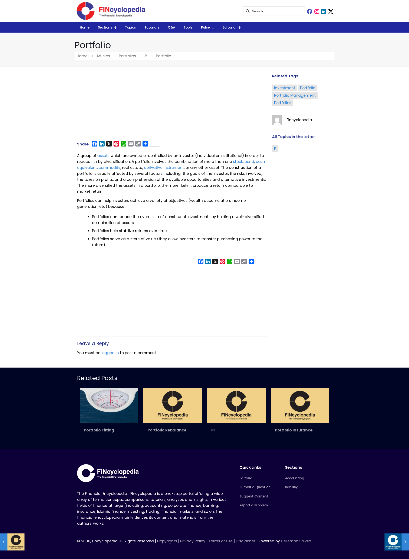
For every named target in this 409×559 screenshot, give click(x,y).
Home (82, 56)
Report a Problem (253, 505)
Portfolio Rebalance (167, 430)
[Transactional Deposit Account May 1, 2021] (397, 541)
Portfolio (307, 88)
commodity (109, 167)
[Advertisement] (172, 106)
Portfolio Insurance (294, 430)
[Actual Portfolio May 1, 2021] (12, 541)
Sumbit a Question (255, 487)
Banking (291, 487)
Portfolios (127, 56)
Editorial (246, 478)
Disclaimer (245, 541)
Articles (103, 56)
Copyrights (167, 541)
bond (249, 161)
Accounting (294, 478)
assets (103, 155)
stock (238, 161)
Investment (284, 88)
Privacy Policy (192, 541)
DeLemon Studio (296, 541)
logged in (110, 352)
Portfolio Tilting (99, 430)
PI (213, 430)
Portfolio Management (295, 95)
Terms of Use (221, 541)
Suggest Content (253, 496)
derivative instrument (164, 167)
